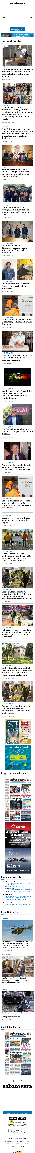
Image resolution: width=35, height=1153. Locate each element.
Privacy (26, 1138)
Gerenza (27, 1141)
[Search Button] (28, 15)
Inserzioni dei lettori (21, 1144)
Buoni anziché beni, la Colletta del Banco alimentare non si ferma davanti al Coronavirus (16, 467)
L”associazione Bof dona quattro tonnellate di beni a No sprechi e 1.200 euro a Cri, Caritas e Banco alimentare (16, 557)
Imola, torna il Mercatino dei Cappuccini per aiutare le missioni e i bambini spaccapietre (17, 980)
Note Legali (19, 1141)
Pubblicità (10, 1144)
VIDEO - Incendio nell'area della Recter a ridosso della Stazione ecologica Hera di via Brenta (19, 891)
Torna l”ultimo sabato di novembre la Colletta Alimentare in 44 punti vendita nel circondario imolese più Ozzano (17, 595)
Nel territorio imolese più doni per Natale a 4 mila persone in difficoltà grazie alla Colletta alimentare (16, 633)
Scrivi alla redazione (17, 1146)
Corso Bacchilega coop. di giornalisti (17, 1124)
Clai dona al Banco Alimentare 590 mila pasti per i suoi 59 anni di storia (17, 431)
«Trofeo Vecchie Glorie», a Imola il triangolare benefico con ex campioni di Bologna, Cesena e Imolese (15, 172)
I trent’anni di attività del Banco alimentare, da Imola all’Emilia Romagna (17, 322)
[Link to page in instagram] (21, 1080)
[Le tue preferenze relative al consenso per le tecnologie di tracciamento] (32, 1150)
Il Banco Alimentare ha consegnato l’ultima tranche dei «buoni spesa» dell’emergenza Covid (17, 211)
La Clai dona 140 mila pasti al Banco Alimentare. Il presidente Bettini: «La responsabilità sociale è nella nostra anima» (17, 671)
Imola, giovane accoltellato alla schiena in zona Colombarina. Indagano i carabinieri (15, 1015)
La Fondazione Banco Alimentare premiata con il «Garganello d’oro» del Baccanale (14, 249)
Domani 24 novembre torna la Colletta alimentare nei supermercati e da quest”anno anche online (16, 709)
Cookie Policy (9, 1141)
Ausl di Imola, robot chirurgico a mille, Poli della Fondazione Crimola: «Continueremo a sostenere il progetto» (19, 884)
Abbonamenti (18, 1138)
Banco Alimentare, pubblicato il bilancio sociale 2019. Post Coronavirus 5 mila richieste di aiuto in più (17, 504)
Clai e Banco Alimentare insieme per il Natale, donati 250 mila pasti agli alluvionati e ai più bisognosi (17, 72)
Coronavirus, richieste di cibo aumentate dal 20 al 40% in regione (16, 520)
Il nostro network (19, 1122)
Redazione (9, 1138)
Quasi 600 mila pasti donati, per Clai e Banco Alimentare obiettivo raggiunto (17, 357)
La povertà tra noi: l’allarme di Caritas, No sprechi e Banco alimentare (16, 286)
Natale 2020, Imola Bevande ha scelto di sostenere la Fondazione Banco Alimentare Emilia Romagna (17, 394)
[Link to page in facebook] (13, 1080)
